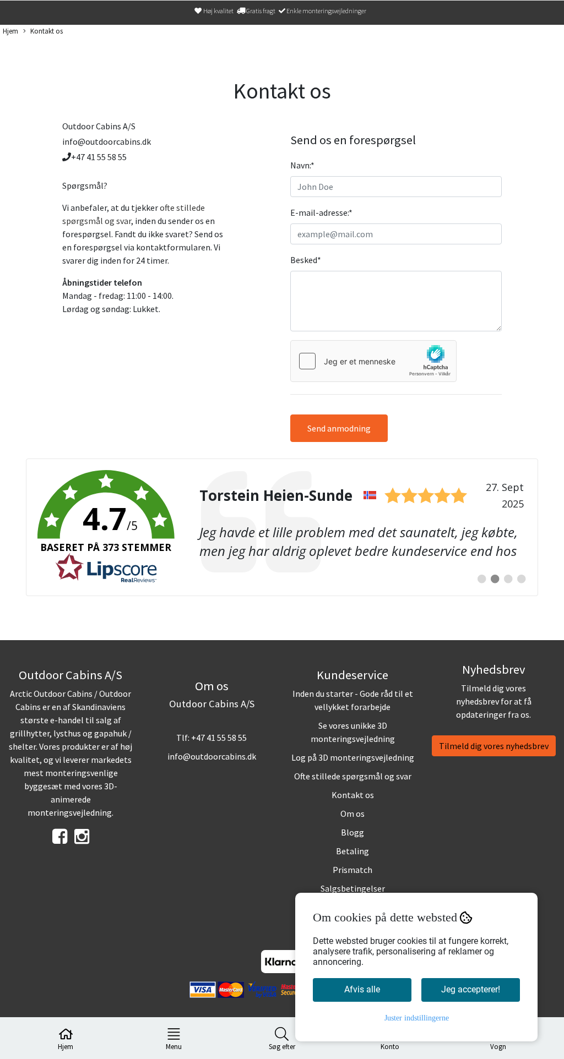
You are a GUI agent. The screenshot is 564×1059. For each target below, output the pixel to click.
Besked (305, 259)
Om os (352, 813)
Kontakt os (46, 30)
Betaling (352, 850)
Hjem (10, 30)
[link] (282, 527)
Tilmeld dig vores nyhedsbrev (494, 745)
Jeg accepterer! (470, 989)
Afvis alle (362, 989)
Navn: (302, 165)
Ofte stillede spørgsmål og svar (352, 776)
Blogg (352, 832)
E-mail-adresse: (321, 212)
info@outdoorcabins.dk (211, 756)
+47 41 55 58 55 (219, 737)
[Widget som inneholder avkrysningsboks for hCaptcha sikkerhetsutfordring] (373, 361)
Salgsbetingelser (353, 888)
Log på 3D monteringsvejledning (352, 757)
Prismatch (352, 869)
